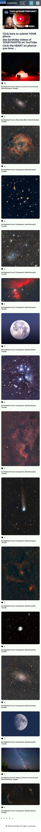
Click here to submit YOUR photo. (19, 35)
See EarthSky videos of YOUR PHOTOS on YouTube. (20, 41)
